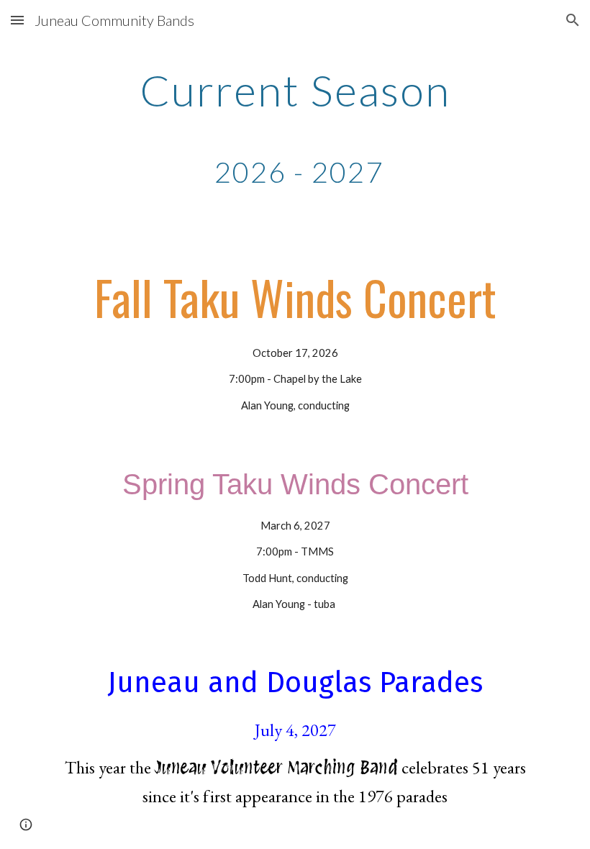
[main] (295, 128)
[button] (17, 20)
